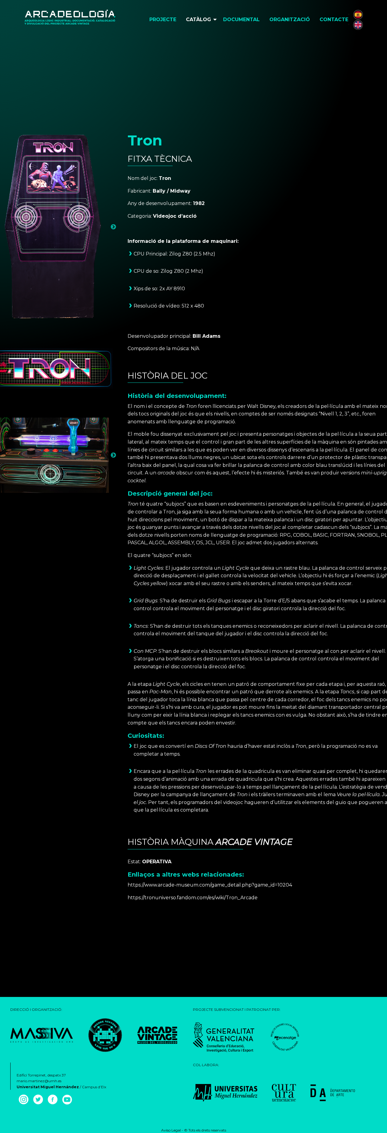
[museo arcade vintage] (157, 1034)
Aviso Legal (171, 1130)
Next (113, 227)
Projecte (162, 19)
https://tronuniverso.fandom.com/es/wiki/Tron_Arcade (193, 897)
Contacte (334, 19)
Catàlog (198, 19)
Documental (241, 19)
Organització (289, 19)
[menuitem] (163, 19)
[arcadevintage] (105, 1034)
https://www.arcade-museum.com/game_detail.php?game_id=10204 (210, 885)
